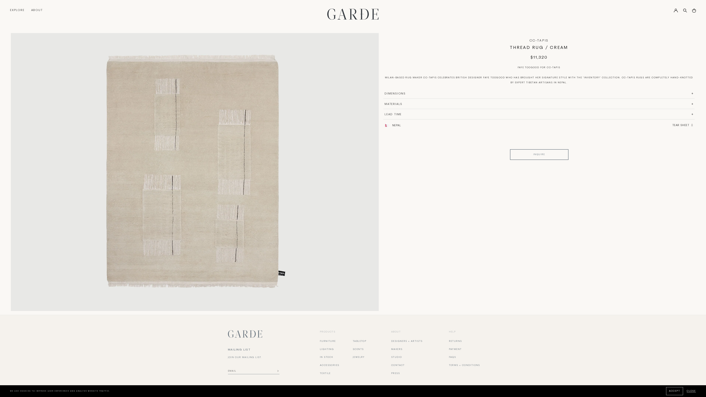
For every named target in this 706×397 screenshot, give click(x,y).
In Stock (326, 357)
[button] (694, 12)
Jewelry (359, 357)
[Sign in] (676, 12)
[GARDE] (353, 14)
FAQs (452, 357)
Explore (17, 10)
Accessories (329, 365)
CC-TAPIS (539, 40)
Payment (455, 349)
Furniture (328, 341)
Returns (455, 341)
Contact (398, 365)
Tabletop (359, 341)
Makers (396, 349)
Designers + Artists (407, 341)
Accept (674, 391)
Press (395, 373)
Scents (358, 349)
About (37, 10)
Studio (396, 357)
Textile (325, 373)
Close (691, 391)
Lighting (327, 349)
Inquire (539, 154)
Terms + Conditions (464, 365)
